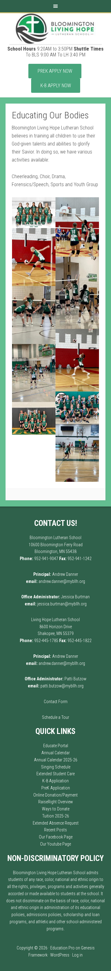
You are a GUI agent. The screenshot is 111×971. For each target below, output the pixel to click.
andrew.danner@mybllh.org (62, 581)
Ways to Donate (55, 808)
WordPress (59, 955)
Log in (77, 955)
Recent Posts (55, 829)
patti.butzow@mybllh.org (62, 685)
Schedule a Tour (55, 717)
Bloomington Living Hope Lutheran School (55, 28)
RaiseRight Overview (55, 801)
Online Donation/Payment (55, 795)
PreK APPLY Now (55, 71)
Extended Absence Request (56, 823)
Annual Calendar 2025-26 (55, 759)
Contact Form (56, 701)
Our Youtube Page (55, 844)
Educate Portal (55, 745)
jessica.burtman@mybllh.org (62, 603)
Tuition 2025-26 (55, 815)
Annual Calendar (55, 752)
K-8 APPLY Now (55, 85)
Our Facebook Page (55, 836)
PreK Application (55, 787)
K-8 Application (55, 780)
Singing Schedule (55, 766)
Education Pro (62, 947)
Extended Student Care (55, 773)
